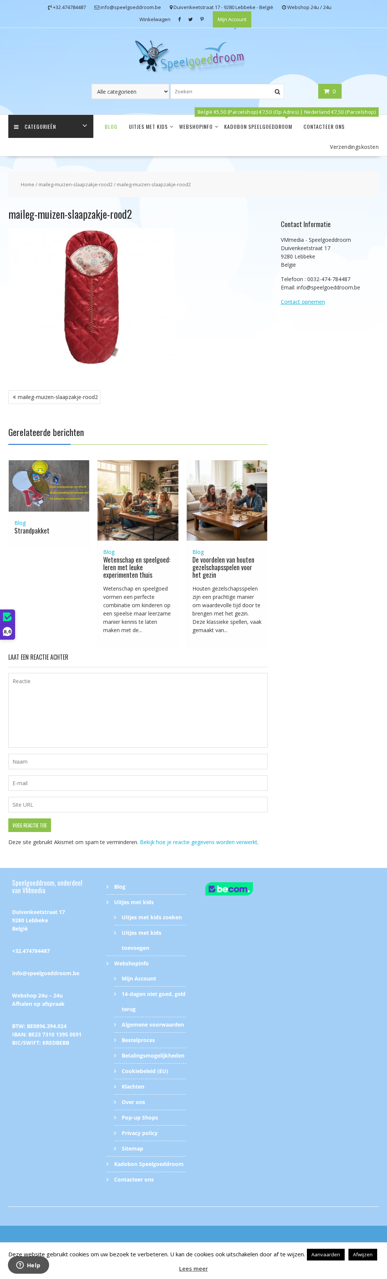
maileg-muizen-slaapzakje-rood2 (76, 184)
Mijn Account (232, 19)
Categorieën (40, 126)
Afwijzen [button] (363, 1254)
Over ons (133, 1102)
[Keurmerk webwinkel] (240, 890)
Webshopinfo (196, 126)
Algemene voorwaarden (153, 1024)
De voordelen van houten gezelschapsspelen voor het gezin (223, 567)
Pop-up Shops (140, 1117)
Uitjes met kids (148, 126)
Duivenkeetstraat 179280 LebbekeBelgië (38, 920)
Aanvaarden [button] (325, 1254)
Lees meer (193, 1268)
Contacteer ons (324, 126)
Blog (111, 126)
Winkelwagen (154, 19)
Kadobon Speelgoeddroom (258, 126)
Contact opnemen (303, 301)
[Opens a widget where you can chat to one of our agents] (28, 1265)
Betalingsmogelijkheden (153, 1055)
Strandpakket (32, 530)
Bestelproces (138, 1040)
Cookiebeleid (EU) (145, 1071)
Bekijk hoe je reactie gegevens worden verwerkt (198, 842)
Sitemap (132, 1148)
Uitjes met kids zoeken (152, 917)
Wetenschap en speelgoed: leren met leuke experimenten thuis (136, 567)
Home (27, 184)
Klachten (133, 1086)
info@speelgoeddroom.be (45, 973)
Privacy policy (140, 1133)
